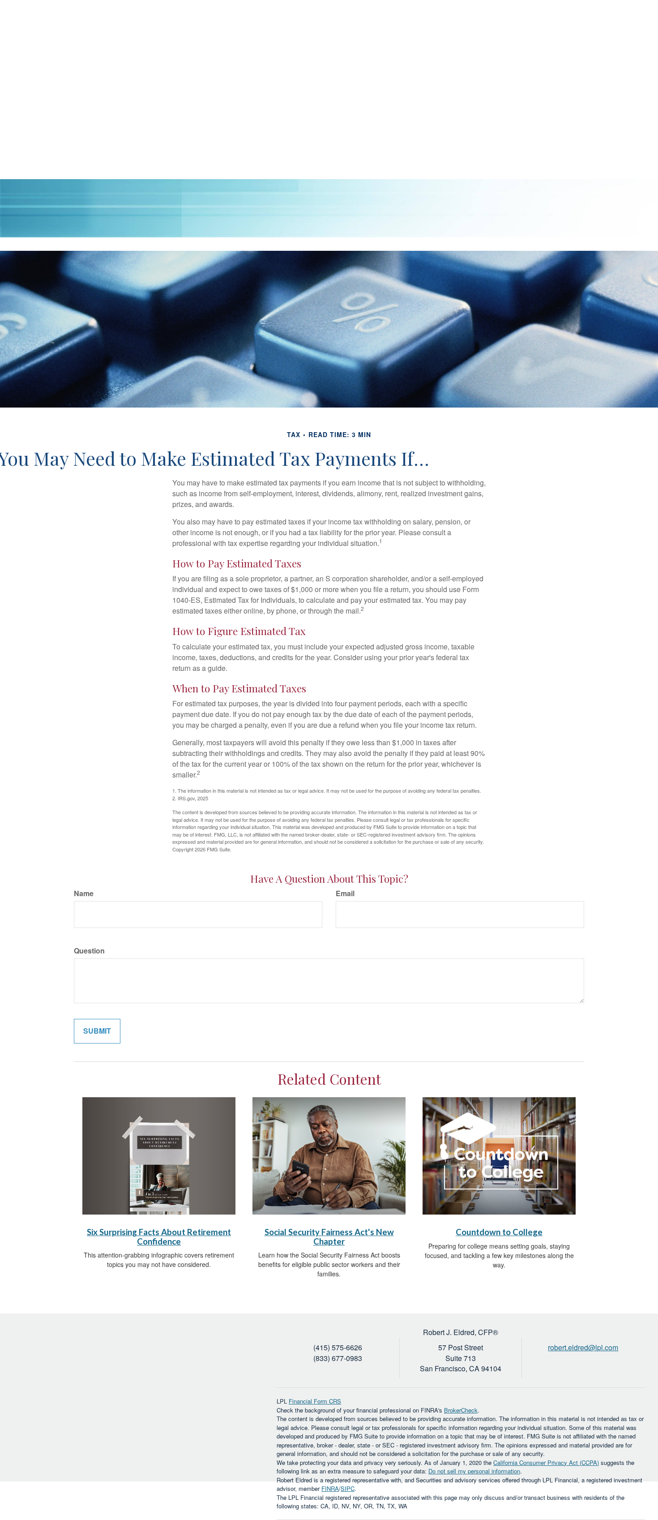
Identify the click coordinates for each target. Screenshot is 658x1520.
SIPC (348, 1488)
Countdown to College (499, 1232)
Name (84, 893)
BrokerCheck (461, 1410)
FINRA (330, 1488)
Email (345, 893)
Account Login (578, 28)
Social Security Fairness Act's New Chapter (329, 1236)
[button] (402, 60)
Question (89, 951)
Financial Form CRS (315, 1401)
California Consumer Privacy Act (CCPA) (546, 1462)
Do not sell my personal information (474, 1471)
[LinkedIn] (621, 29)
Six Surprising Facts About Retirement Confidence (159, 1236)
